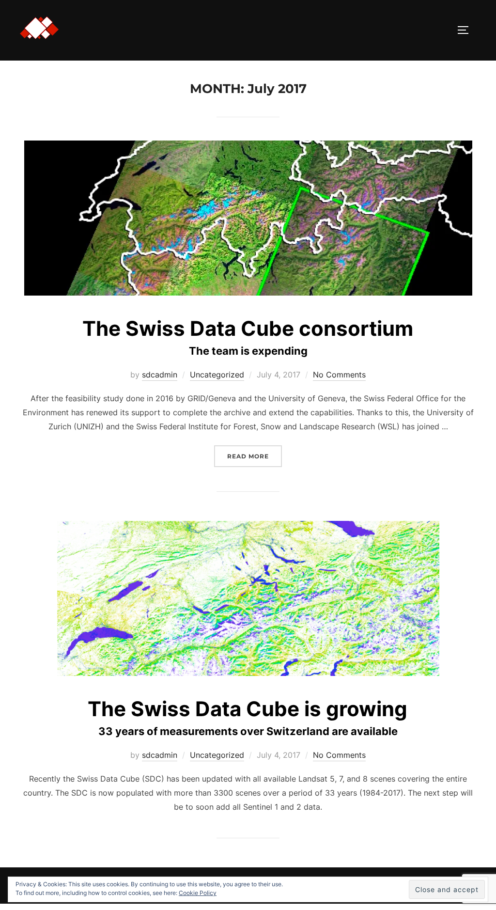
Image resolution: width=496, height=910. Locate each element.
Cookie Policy (198, 892)
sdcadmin (159, 374)
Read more (254, 460)
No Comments (339, 374)
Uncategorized (217, 374)
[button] (39, 28)
